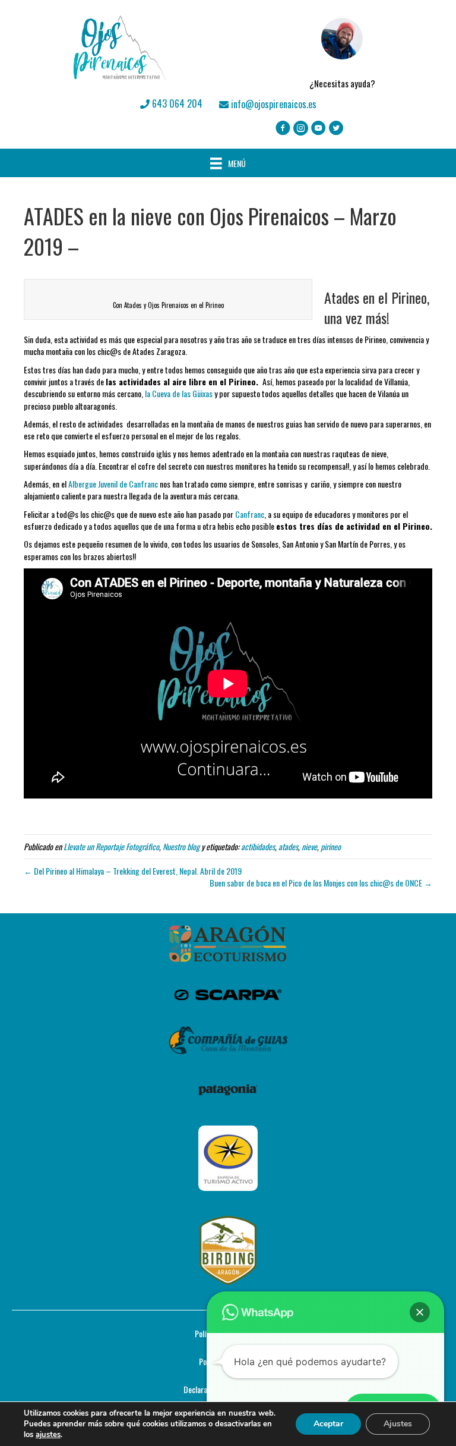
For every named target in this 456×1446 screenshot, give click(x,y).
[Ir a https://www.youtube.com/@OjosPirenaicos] (318, 129)
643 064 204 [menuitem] (176, 103)
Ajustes (398, 1423)
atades (288, 846)
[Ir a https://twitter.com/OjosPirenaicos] (336, 129)
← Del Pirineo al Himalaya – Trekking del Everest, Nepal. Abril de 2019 (133, 871)
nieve (309, 846)
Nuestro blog (181, 846)
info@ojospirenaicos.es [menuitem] (272, 104)
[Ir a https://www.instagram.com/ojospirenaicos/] (300, 129)
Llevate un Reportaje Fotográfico (111, 846)
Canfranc (249, 514)
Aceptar (328, 1423)
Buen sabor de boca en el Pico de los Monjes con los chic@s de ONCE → (321, 882)
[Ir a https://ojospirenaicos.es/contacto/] (342, 48)
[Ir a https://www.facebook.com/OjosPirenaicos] (283, 129)
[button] (420, 1312)
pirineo (331, 846)
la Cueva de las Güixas (179, 393)
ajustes (48, 1434)
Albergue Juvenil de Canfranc (113, 483)
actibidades (258, 846)
